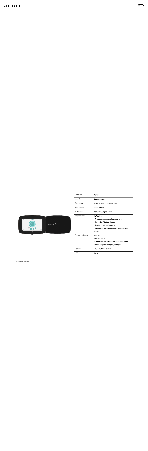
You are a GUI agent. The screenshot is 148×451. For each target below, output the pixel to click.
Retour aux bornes (22, 261)
